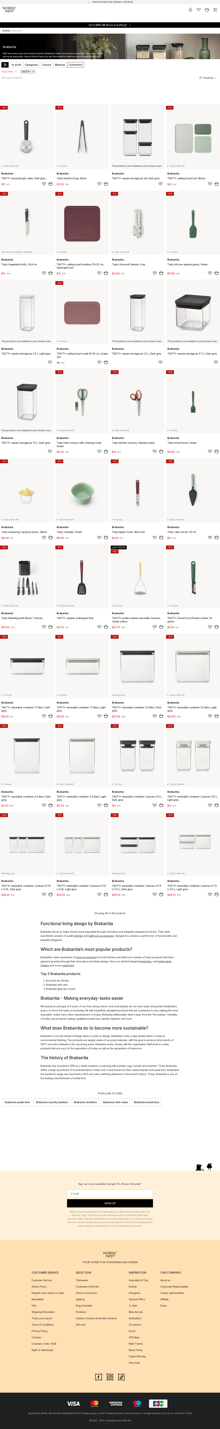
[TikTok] (121, 1376)
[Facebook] (98, 1376)
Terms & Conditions (43, 1324)
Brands (6, 30)
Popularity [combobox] (208, 77)
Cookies (36, 1337)
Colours (46, 64)
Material (60, 64)
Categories (31, 64)
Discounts (134, 1362)
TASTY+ (26, 71)
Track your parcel (42, 1318)
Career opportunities (172, 1292)
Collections (75, 64)
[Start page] (9, 9)
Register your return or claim (48, 1292)
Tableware (82, 1280)
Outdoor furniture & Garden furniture (96, 1318)
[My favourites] (199, 9)
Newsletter (38, 1299)
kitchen (79, 935)
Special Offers (137, 1299)
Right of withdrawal (42, 1349)
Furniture (81, 1311)
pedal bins (68, 965)
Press (163, 1305)
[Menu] (215, 9)
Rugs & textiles (84, 1305)
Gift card (80, 1324)
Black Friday (136, 1349)
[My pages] (190, 9)
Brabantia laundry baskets (52, 1102)
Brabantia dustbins (85, 1102)
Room (132, 1330)
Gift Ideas (134, 1337)
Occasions (135, 1324)
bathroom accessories (101, 935)
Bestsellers (135, 1318)
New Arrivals (136, 1311)
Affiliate (164, 1299)
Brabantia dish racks (115, 1102)
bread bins (145, 961)
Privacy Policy (40, 1330)
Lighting (80, 1299)
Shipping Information (43, 1311)
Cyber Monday (137, 1356)
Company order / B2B (44, 1343)
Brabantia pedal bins (17, 1102)
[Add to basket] (50, 184)
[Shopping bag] (207, 9)
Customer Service (42, 1280)
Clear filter (7, 71)
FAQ (34, 1305)
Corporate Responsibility (174, 1286)
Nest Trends (136, 1343)
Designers (134, 1292)
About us (165, 1280)
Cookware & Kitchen (87, 1286)
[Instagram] (110, 1376)
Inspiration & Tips (138, 1280)
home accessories (86, 957)
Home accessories (86, 1292)
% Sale (133, 1305)
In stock (16, 64)
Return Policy (39, 1286)
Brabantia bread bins (146, 1102)
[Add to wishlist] (44, 184)
